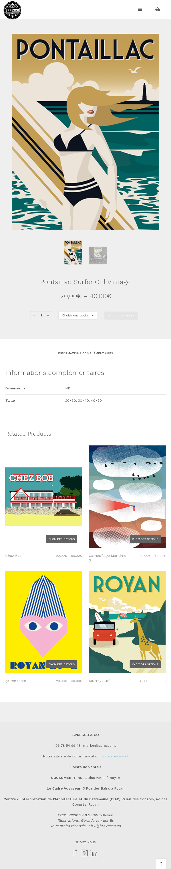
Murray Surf (99, 681)
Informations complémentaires (85, 353)
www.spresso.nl (115, 756)
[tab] (85, 353)
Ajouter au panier (121, 315)
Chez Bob (13, 555)
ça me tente (15, 681)
